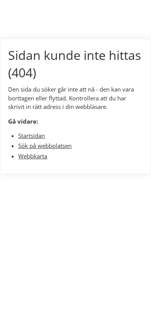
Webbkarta (32, 156)
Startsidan (31, 135)
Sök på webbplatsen (45, 145)
